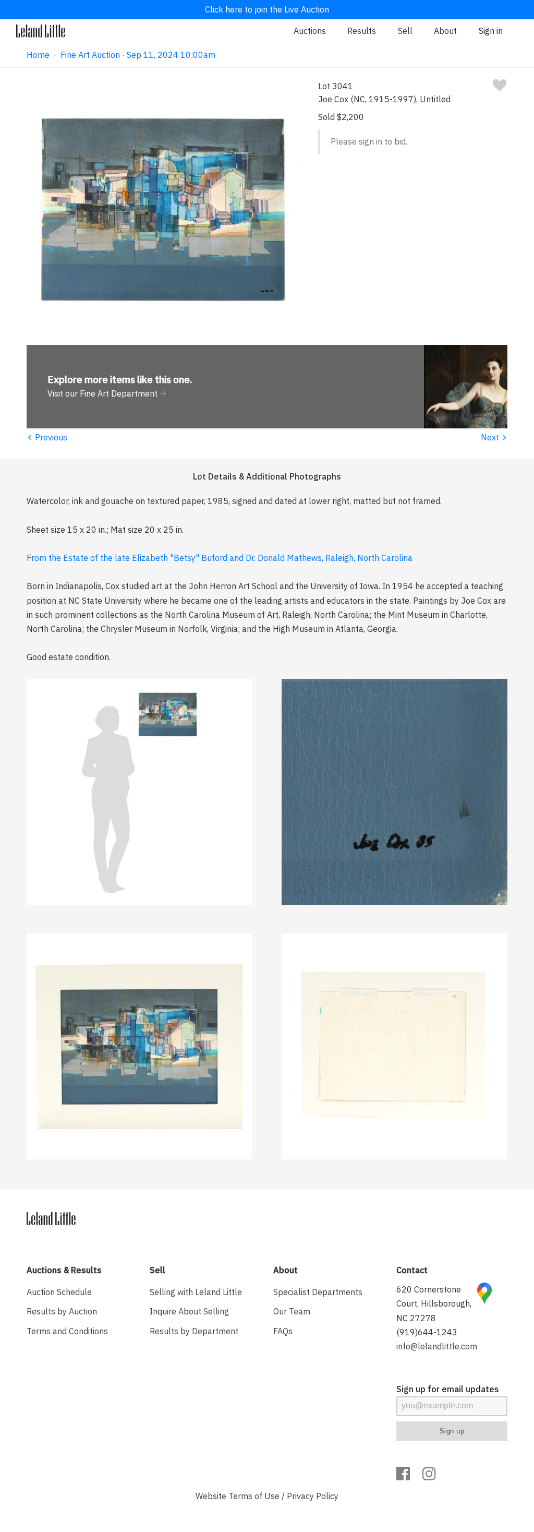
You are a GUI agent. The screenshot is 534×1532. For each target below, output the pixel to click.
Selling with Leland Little (196, 1292)
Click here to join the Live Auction (267, 9)
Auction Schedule (59, 1292)
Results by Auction (62, 1311)
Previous (47, 437)
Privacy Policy (312, 1496)
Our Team (291, 1311)
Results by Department (194, 1331)
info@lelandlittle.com (436, 1346)
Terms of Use (254, 1496)
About (445, 31)
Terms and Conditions (67, 1331)
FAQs (283, 1331)
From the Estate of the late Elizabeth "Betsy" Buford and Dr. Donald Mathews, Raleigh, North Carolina (219, 558)
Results (361, 31)
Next (494, 437)
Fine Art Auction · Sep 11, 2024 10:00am (137, 55)
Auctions (310, 31)
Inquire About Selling (189, 1311)
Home (38, 55)
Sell (405, 31)
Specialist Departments (317, 1292)
